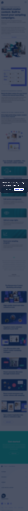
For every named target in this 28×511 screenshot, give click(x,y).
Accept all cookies (19, 189)
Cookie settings (8, 189)
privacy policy (16, 185)
